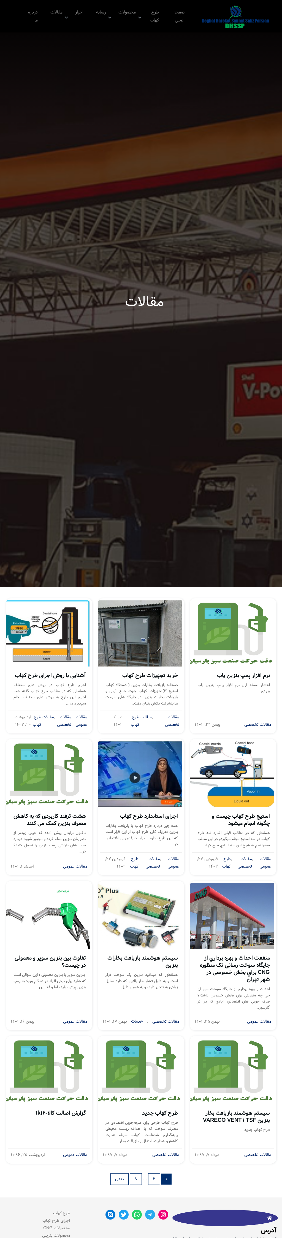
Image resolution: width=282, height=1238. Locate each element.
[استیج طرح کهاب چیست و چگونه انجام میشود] (230, 774)
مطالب (146, 717)
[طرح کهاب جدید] (138, 1071)
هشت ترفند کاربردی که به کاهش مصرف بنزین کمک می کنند (49, 820)
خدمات (137, 1021)
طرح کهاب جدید (160, 1113)
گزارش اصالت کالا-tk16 (61, 1113)
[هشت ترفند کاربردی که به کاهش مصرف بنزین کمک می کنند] (46, 774)
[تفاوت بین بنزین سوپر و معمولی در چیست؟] (46, 916)
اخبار (79, 12)
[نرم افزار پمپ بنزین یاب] (230, 633)
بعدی (119, 1179)
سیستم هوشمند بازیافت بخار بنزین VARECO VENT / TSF (236, 1117)
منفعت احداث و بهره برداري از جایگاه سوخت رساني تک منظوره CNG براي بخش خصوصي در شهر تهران (235, 969)
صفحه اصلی (179, 16)
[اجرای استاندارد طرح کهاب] (138, 774)
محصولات (127, 12)
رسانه (101, 12)
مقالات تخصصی (257, 724)
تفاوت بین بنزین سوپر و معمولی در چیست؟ (50, 961)
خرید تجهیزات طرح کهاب (150, 675)
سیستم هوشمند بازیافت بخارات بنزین (142, 961)
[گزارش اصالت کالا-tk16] (46, 1071)
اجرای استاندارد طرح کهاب (149, 816)
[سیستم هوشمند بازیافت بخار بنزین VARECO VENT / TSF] (230, 1071)
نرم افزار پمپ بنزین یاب (243, 675)
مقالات (56, 12)
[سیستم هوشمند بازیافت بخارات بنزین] (138, 916)
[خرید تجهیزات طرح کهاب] (138, 633)
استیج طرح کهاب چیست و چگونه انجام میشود (241, 820)
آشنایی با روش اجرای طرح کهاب (50, 675)
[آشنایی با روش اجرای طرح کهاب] (46, 633)
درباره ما (33, 16)
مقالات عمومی (81, 721)
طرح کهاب (154, 16)
